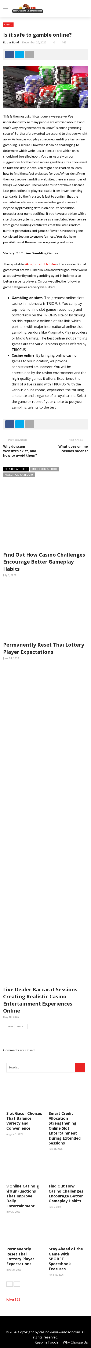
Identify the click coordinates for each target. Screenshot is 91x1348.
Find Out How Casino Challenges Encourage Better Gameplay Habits (44, 561)
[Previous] (9, 1284)
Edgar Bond (11, 42)
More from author (45, 469)
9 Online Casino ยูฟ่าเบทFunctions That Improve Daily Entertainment (22, 1195)
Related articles (16, 469)
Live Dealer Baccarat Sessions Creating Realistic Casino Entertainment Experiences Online (40, 1000)
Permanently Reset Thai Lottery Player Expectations (43, 648)
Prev (11, 1026)
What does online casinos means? (73, 448)
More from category (19, 475)
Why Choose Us (75, 1342)
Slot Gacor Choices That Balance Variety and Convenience (24, 1121)
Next (20, 1026)
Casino (8, 24)
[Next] (17, 1284)
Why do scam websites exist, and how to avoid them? (20, 451)
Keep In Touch (46, 1342)
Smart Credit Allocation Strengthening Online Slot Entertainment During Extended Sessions (65, 1128)
